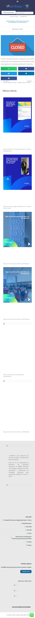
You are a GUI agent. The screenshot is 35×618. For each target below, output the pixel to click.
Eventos (23, 16)
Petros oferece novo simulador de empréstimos (13, 375)
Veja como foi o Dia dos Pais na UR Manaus (16, 319)
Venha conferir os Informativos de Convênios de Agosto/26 (17, 150)
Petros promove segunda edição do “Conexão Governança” (17, 207)
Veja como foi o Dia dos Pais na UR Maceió (16, 264)
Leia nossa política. (21, 607)
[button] (17, 1)
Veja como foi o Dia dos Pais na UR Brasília (16, 432)
